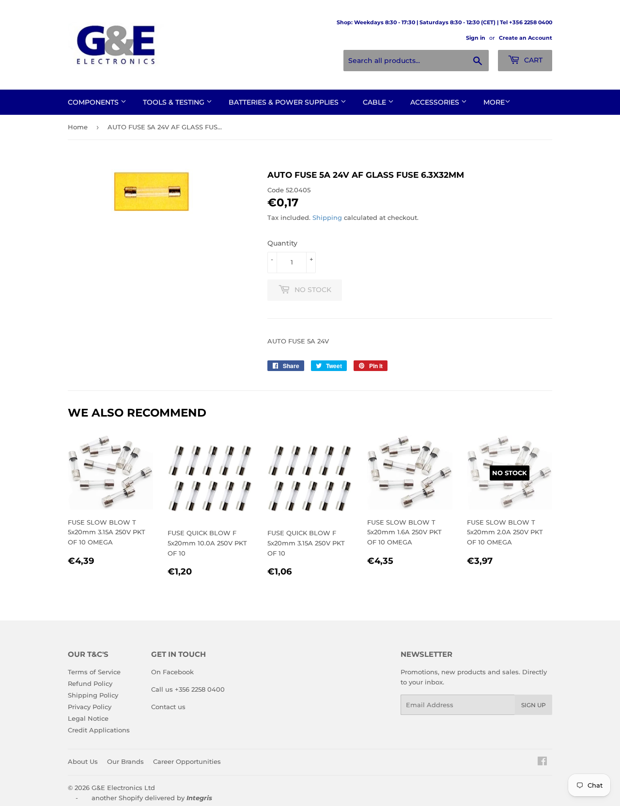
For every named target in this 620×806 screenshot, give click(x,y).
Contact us (168, 707)
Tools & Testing (174, 102)
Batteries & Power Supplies (285, 102)
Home (78, 127)
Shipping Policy (93, 695)
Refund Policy (90, 683)
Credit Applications (99, 730)
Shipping (327, 217)
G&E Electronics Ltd (123, 787)
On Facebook (172, 672)
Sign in (475, 37)
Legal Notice (88, 718)
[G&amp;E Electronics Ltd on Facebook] (542, 762)
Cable (375, 102)
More (494, 102)
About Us (83, 761)
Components (94, 102)
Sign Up (533, 705)
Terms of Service (94, 672)
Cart (532, 60)
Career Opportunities (187, 761)
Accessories (435, 102)
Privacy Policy (89, 707)
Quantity (282, 243)
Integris (199, 798)
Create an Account (525, 37)
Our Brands (125, 761)
